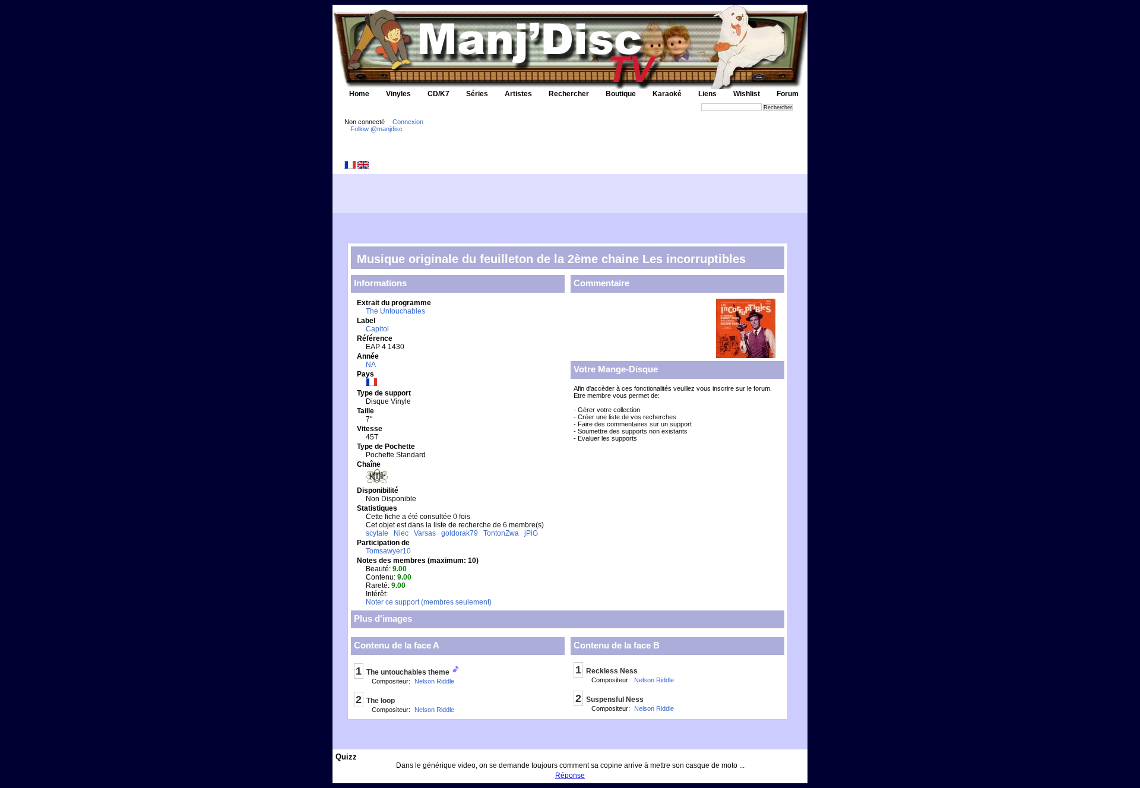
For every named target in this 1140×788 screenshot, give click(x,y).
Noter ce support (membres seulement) (429, 602)
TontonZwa (501, 533)
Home (359, 94)
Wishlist (746, 94)
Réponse (570, 775)
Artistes (518, 94)
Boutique (621, 94)
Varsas (425, 533)
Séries (477, 94)
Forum (788, 94)
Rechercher (569, 94)
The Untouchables (395, 311)
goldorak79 (459, 533)
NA (371, 364)
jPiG (531, 533)
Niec (401, 533)
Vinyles (398, 94)
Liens (707, 94)
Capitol (377, 329)
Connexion (407, 121)
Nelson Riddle (434, 681)
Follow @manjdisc (376, 128)
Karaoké (667, 94)
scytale (377, 533)
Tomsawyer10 (388, 551)
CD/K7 (438, 94)
